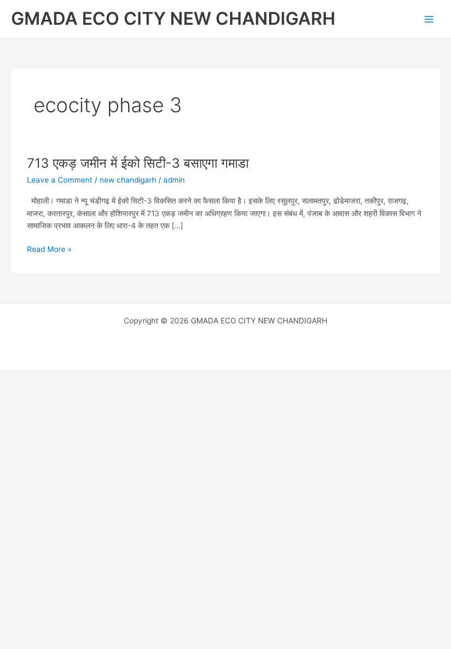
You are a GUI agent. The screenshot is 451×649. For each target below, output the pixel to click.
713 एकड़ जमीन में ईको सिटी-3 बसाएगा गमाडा (138, 163)
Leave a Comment (59, 179)
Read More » (49, 248)
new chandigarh (128, 179)
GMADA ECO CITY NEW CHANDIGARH (173, 18)
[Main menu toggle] (429, 19)
